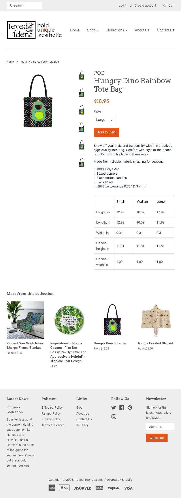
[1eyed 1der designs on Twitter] (113, 408)
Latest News (17, 399)
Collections (115, 30)
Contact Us (165, 30)
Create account (145, 5)
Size (97, 111)
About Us (142, 30)
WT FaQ (82, 425)
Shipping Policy (52, 407)
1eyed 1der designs (89, 479)
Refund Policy (51, 413)
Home (75, 30)
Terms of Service (53, 425)
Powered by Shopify (118, 479)
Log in (123, 5)
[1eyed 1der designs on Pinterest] (129, 408)
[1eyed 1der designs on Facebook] (121, 408)
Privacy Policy (51, 419)
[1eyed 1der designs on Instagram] (113, 417)
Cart (171, 5)
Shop (91, 30)
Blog (79, 407)
